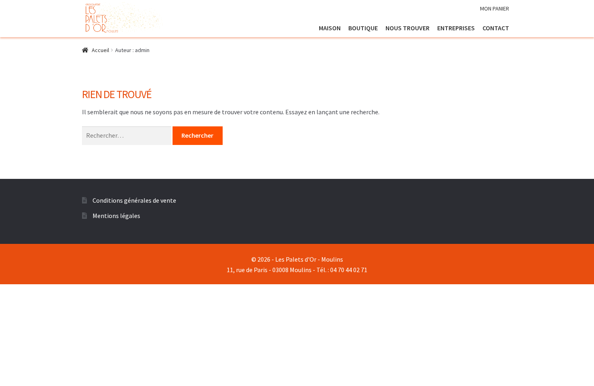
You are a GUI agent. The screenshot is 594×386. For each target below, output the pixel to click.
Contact (495, 28)
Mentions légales (116, 216)
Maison (330, 28)
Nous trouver (407, 28)
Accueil (100, 50)
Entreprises (456, 28)
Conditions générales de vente (134, 200)
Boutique (363, 28)
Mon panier (494, 8)
